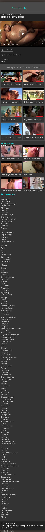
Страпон (4, 312)
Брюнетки (5, 504)
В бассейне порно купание (33, 102)
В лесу (3, 423)
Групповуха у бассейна (33, 120)
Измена (4, 297)
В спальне (5, 417)
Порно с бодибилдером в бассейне (11, 137)
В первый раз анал (8, 317)
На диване (5, 432)
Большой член (6, 479)
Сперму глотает (7, 401)
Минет (3, 501)
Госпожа (4, 408)
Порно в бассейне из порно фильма (33, 84)
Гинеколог (5, 406)
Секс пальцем (6, 375)
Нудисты (4, 237)
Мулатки (4, 512)
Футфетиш (5, 448)
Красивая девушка (8, 219)
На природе (5, 201)
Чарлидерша (6, 370)
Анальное (5, 468)
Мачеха (4, 395)
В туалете (5, 330)
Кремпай (4, 484)
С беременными (7, 277)
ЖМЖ (3, 457)
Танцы (3, 250)
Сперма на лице (7, 397)
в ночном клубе (7, 421)
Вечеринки (5, 279)
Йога (3, 346)
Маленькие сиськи (8, 441)
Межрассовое (6, 510)
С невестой (5, 315)
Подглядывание (7, 232)
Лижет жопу (6, 341)
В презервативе (7, 377)
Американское (6, 310)
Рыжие (3, 519)
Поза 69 (4, 343)
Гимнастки (5, 286)
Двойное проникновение (11, 328)
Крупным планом (7, 339)
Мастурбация (6, 221)
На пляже (5, 392)
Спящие (4, 301)
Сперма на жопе (7, 399)
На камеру (5, 486)
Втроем (4, 303)
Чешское (4, 283)
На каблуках (6, 355)
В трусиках (5, 386)
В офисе (4, 430)
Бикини (4, 381)
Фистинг (4, 275)
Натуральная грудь (8, 203)
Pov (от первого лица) (10, 452)
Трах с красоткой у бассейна (33, 137)
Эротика (4, 226)
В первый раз (6, 295)
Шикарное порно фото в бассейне (11, 102)
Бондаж (4, 446)
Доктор (4, 388)
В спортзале (6, 332)
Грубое (4, 508)
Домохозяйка (6, 366)
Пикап (3, 248)
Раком (3, 368)
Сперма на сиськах (8, 495)
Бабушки (4, 323)
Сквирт (4, 348)
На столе (4, 437)
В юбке (4, 390)
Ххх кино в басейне (9, 120)
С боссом (5, 403)
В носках (4, 455)
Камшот (4, 506)
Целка (3, 243)
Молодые (5, 208)
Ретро (3, 270)
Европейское (6, 359)
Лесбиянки (5, 515)
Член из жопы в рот (9, 357)
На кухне (4, 435)
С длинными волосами (10, 335)
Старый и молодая (8, 464)
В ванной (4, 212)
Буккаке (4, 410)
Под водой (5, 439)
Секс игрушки (6, 319)
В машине (5, 428)
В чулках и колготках (9, 197)
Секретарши (6, 255)
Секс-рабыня (6, 415)
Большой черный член (10, 481)
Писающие (5, 239)
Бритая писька (7, 426)
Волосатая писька (8, 443)
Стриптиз (5, 217)
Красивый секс (7, 308)
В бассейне (5, 419)
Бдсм (3, 252)
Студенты (5, 290)
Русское (4, 263)
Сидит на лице (6, 350)
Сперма (4, 268)
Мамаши (4, 490)
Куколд (4, 361)
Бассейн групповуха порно (11, 84)
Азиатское (5, 472)
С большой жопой (8, 475)
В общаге (5, 412)
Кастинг (4, 266)
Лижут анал (5, 470)
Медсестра (5, 261)
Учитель (4, 272)
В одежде (5, 288)
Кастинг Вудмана (8, 306)
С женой (4, 372)
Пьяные (4, 210)
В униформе (6, 259)
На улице (4, 223)
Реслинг (4, 363)
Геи (2, 230)
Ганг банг (5, 450)
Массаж (4, 517)
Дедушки (4, 326)
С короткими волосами (10, 466)
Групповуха (5, 206)
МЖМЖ (4, 459)
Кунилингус (5, 292)
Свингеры (5, 257)
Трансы (4, 492)
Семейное (5, 299)
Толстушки (5, 461)
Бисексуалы (5, 477)
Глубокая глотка (7, 337)
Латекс (4, 383)
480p (3, 61)
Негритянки (5, 497)
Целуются (5, 352)
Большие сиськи (7, 488)
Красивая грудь (7, 215)
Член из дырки (6, 379)
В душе (4, 228)
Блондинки (5, 499)
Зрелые (4, 281)
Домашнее (5, 199)
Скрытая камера (7, 241)
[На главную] (17, 8)
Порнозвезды (6, 235)
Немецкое (5, 321)
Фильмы (4, 246)
